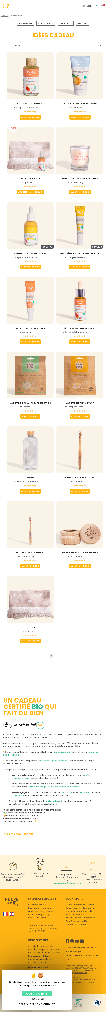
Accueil (4, 15)
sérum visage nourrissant (67, 786)
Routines (83, 23)
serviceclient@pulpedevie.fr (67, 883)
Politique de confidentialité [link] (37, 1004)
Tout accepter (37, 994)
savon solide (66, 792)
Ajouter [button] (30, 117)
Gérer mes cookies (40, 967)
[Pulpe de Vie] (5, 6)
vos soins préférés (62, 752)
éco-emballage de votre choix (53, 760)
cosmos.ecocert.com (86, 982)
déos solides (85, 792)
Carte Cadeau (45, 23)
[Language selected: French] (14, 914)
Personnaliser (36, 999)
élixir (50, 786)
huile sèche (18, 795)
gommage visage (37, 786)
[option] (11, 914)
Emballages (65, 23)
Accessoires (25, 23)
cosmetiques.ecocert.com (77, 973)
